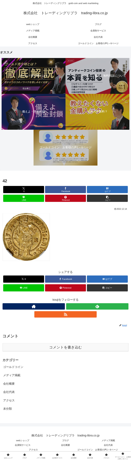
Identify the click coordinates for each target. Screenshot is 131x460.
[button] (107, 198)
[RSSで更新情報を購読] (65, 314)
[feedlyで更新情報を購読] (97, 306)
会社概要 (65, 445)
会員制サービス (23, 445)
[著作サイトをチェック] (34, 306)
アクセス (33, 449)
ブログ (65, 440)
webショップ (22, 440)
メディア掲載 (108, 440)
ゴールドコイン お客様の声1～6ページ (97, 449)
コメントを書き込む (65, 347)
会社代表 (108, 445)
